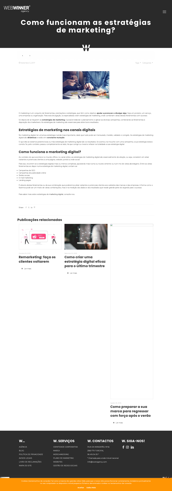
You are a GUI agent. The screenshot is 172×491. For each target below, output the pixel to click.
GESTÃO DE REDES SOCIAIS (65, 466)
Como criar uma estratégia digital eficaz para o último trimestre (85, 261)
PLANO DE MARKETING (63, 458)
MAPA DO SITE (25, 466)
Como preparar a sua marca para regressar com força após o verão (130, 411)
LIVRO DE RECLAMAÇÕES (30, 462)
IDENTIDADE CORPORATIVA (65, 447)
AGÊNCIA (23, 447)
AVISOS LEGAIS (25, 458)
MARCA (56, 451)
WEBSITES (57, 462)
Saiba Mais (91, 488)
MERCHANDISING (61, 454)
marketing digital (56, 194)
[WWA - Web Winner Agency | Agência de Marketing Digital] (17, 9)
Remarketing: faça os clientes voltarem (37, 259)
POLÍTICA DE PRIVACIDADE (31, 454)
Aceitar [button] (81, 488)
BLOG (21, 451)
